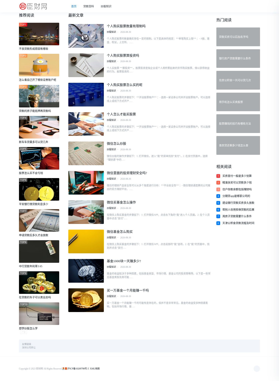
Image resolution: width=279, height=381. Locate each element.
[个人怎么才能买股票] (86, 124)
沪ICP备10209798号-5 (78, 368)
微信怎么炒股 (116, 144)
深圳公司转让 (29, 347)
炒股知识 (106, 6)
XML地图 (95, 368)
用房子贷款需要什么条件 (237, 216)
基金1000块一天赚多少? (124, 261)
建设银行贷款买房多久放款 (238, 202)
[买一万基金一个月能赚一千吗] (86, 300)
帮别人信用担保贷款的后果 (238, 209)
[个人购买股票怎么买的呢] (86, 94)
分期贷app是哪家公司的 (236, 196)
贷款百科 (88, 6)
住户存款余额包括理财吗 (237, 189)
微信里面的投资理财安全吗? (127, 173)
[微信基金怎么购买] (86, 241)
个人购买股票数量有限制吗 (126, 26)
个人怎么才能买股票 (121, 114)
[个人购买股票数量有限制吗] (86, 36)
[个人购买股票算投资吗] (86, 65)
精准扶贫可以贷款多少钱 (237, 182)
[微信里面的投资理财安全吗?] (86, 183)
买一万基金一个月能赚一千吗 (128, 290)
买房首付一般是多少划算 (237, 175)
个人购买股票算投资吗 (123, 55)
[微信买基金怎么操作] (86, 212)
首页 (73, 6)
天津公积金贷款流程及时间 (238, 223)
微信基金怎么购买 (120, 232)
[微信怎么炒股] (86, 153)
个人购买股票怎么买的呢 (124, 85)
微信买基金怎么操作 (121, 202)
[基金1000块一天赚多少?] (86, 271)
